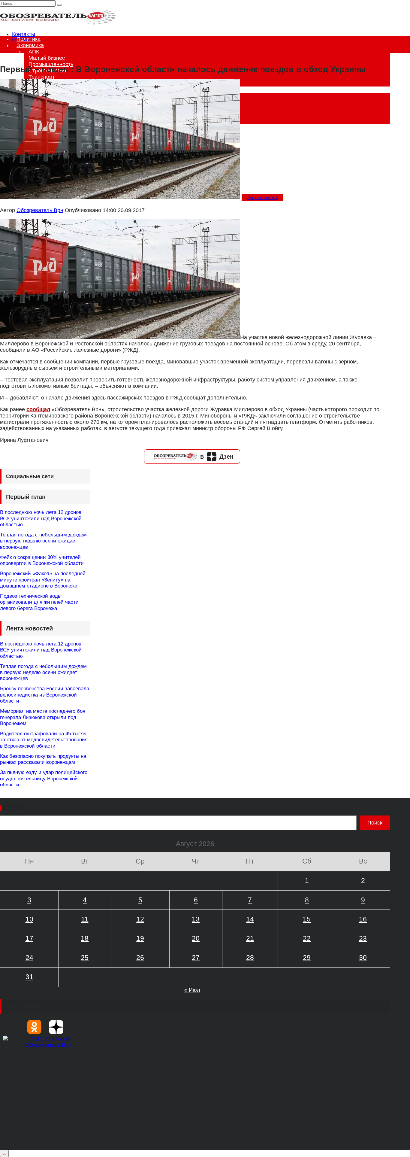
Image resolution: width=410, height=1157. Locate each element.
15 (307, 919)
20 (196, 938)
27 (196, 957)
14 (250, 919)
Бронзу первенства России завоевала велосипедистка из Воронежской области (44, 695)
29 (307, 957)
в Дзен (217, 456)
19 (140, 938)
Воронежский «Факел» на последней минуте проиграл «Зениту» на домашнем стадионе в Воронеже (43, 580)
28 (250, 957)
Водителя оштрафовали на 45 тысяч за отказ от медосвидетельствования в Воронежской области (44, 740)
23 (363, 938)
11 (84, 919)
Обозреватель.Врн (40, 210)
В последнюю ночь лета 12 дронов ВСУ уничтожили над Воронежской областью (41, 518)
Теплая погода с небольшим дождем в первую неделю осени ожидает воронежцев (43, 541)
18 (85, 938)
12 (140, 919)
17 (29, 938)
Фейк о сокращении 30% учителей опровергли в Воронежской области (42, 560)
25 (85, 957)
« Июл (192, 990)
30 (363, 957)
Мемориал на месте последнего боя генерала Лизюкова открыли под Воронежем (42, 717)
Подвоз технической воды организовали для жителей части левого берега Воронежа (39, 602)
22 (307, 938)
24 (29, 957)
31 (29, 977)
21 (250, 938)
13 (196, 919)
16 (363, 919)
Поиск (14, 808)
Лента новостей (262, 197)
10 (29, 919)
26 (140, 957)
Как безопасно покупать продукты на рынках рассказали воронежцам (43, 759)
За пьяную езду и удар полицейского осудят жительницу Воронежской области (43, 779)
